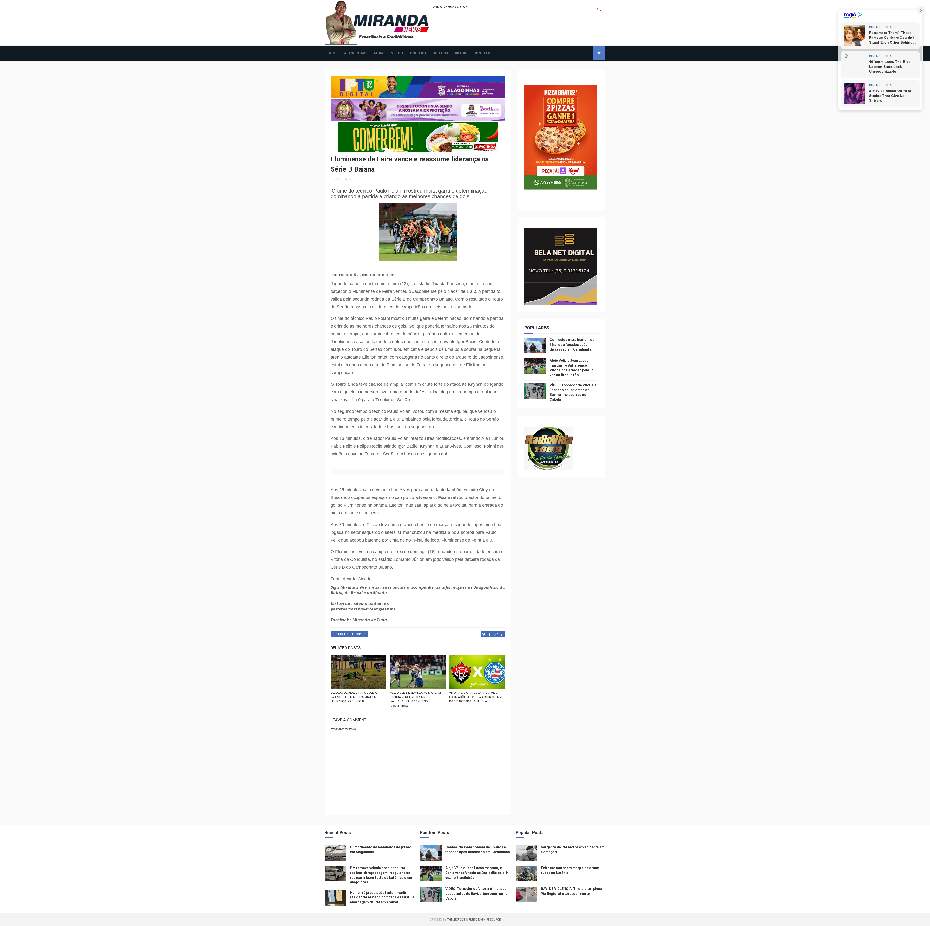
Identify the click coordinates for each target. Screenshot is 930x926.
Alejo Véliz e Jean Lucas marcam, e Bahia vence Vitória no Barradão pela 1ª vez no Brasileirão (416, 699)
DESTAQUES (340, 634)
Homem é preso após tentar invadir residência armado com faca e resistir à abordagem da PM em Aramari (382, 897)
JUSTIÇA (441, 53)
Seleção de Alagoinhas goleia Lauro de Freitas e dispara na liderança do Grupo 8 (354, 697)
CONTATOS (483, 53)
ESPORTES (359, 634)
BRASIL (461, 53)
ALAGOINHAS (355, 53)
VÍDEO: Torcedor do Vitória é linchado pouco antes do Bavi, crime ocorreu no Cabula (476, 893)
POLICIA (397, 53)
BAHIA (378, 53)
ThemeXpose (456, 920)
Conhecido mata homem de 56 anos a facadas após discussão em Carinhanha (572, 344)
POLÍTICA (418, 53)
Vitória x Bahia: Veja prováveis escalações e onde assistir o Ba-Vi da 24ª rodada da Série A (475, 697)
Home (333, 53)
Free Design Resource (485, 920)
